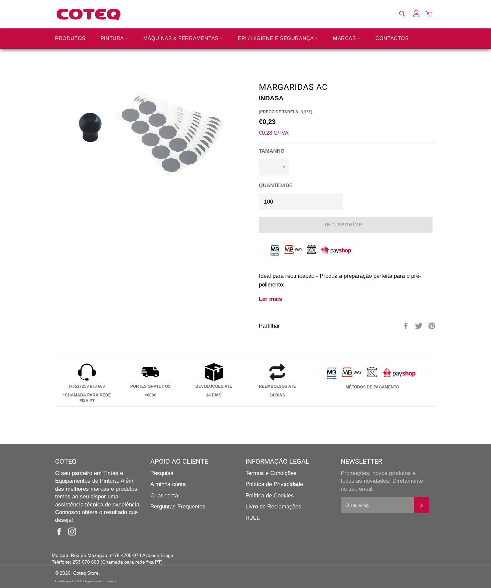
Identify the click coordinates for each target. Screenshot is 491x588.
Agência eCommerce (101, 581)
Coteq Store (86, 573)
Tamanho (272, 151)
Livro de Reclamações (273, 506)
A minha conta (168, 484)
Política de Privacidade (274, 484)
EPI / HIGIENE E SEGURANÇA (276, 38)
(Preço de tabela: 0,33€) (285, 112)
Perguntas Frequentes (177, 506)
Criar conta (164, 495)
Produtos (70, 38)
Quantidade (276, 185)
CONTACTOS (391, 38)
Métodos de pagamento (372, 387)
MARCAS (345, 38)
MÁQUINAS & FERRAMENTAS (181, 38)
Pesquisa (161, 473)
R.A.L (253, 518)
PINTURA (113, 38)
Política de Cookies (270, 495)
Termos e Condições (271, 473)
